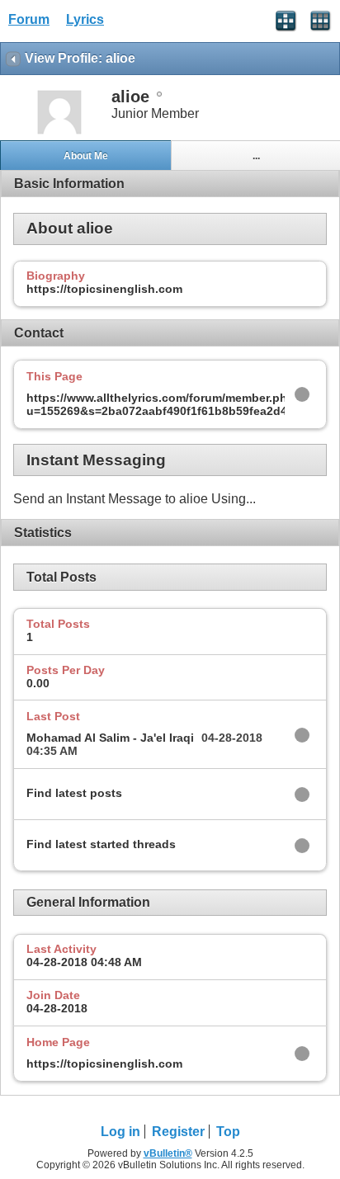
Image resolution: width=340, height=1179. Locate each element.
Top (228, 1132)
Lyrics (85, 19)
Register (178, 1132)
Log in (120, 1132)
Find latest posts (74, 792)
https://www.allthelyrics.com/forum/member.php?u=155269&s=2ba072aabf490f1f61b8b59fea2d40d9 (167, 404)
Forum (29, 19)
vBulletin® (168, 1153)
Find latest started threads (101, 844)
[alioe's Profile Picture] (59, 132)
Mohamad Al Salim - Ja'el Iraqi (110, 737)
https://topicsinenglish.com (104, 1063)
